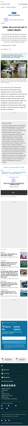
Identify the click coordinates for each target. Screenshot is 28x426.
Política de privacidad (5, 414)
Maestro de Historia (14, 186)
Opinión (3, 7)
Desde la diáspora (11, 7)
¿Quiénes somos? (5, 388)
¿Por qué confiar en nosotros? (9, 398)
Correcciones (15, 416)
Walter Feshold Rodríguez (16, 19)
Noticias (3, 249)
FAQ (2, 392)
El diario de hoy (5, 393)
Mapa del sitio (4, 397)
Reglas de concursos (6, 395)
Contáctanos (4, 390)
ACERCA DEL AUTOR (14, 177)
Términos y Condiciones (7, 345)
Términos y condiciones (16, 414)
